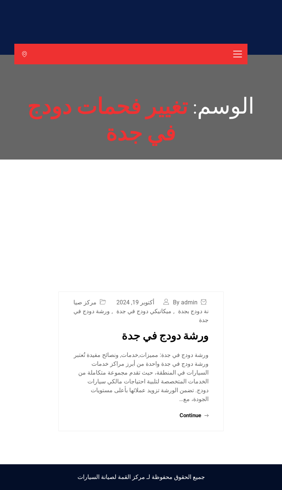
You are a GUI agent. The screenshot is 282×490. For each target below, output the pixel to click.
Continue (191, 415)
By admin (185, 302)
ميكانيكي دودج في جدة (143, 311)
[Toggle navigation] (237, 54)
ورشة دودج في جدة (165, 335)
